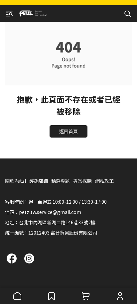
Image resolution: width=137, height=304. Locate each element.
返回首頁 (68, 131)
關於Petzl (15, 180)
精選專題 (60, 180)
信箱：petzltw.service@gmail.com (43, 212)
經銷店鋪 (38, 180)
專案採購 (82, 180)
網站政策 (104, 180)
